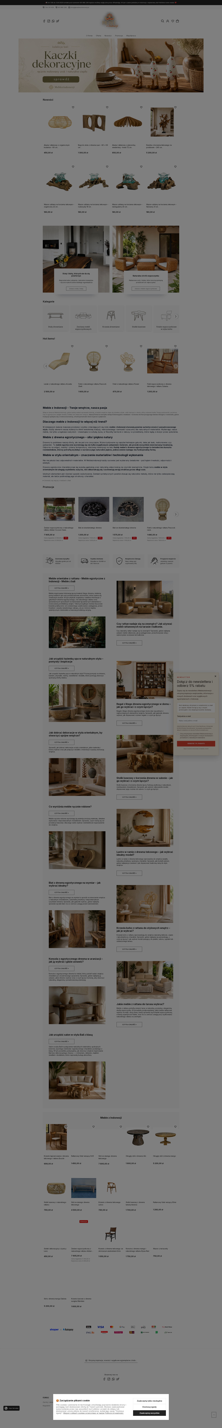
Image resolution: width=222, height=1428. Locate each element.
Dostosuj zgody (149, 1407)
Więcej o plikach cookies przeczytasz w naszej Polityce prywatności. (93, 1413)
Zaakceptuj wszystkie (149, 1413)
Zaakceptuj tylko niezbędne (149, 1401)
